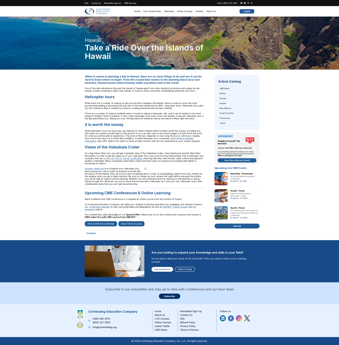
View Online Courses (131, 223)
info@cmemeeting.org (105, 327)
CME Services (130, 3)
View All (237, 226)
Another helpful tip (94, 168)
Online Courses (184, 11)
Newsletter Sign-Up (191, 311)
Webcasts (169, 11)
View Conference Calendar (100, 223)
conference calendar (99, 207)
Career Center (162, 326)
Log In (247, 11)
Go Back (91, 233)
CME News (161, 329)
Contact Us (96, 3)
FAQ (86, 3)
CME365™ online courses (175, 207)
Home (137, 11)
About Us (211, 11)
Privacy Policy (188, 326)
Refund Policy (187, 322)
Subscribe (169, 296)
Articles (199, 11)
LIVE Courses (162, 318)
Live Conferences (152, 11)
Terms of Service (189, 329)
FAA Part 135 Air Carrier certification (123, 158)
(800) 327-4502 (101, 322)
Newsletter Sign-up (112, 3)
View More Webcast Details (237, 160)
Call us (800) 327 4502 (227, 3)
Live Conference (162, 269)
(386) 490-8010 (101, 318)
